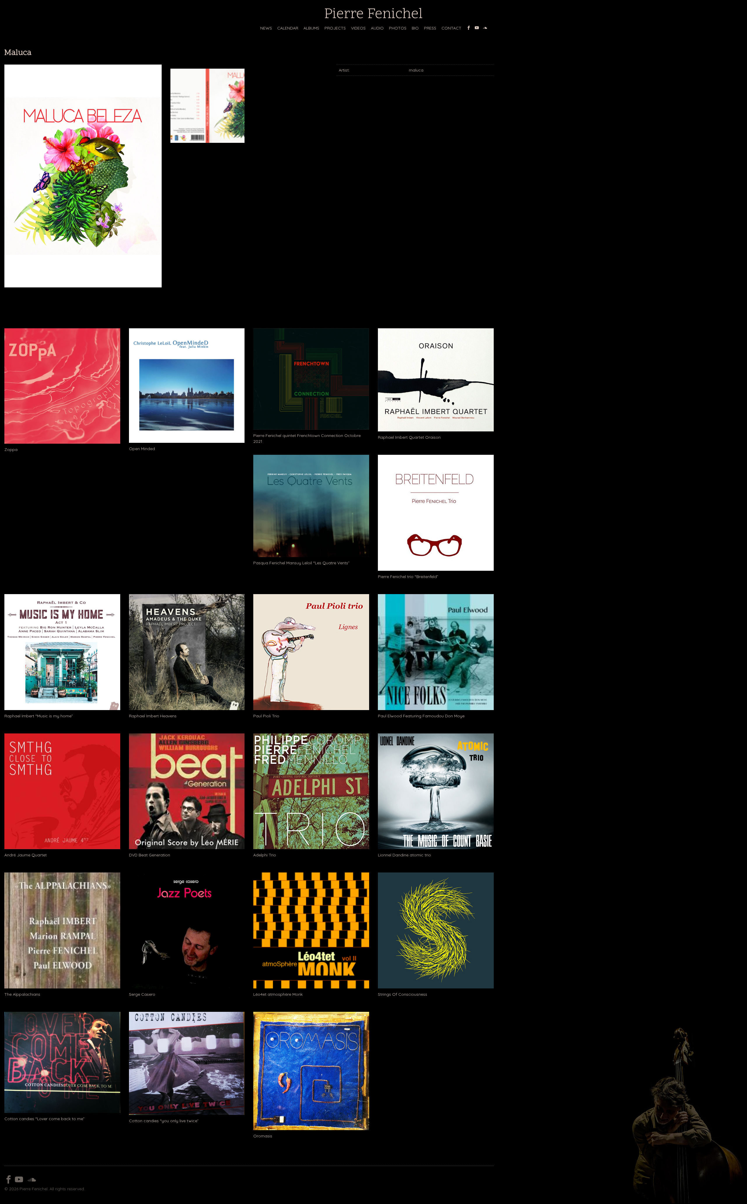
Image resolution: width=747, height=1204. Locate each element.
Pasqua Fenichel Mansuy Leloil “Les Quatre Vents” (301, 562)
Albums (311, 28)
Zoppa (11, 449)
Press (430, 28)
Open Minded (142, 448)
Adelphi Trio (264, 855)
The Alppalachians (22, 994)
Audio (377, 28)
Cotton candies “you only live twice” (164, 1120)
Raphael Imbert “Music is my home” (38, 716)
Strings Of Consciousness (402, 994)
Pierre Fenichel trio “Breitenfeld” (408, 576)
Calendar (287, 28)
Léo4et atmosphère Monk (278, 994)
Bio (415, 28)
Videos (358, 28)
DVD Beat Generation (149, 855)
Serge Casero (142, 994)
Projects (335, 28)
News (266, 28)
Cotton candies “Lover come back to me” (44, 1118)
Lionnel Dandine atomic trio (404, 855)
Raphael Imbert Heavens (153, 716)
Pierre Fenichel (373, 15)
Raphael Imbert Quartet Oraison (409, 437)
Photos (397, 28)
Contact (451, 28)
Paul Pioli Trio (266, 716)
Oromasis (262, 1136)
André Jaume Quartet (25, 855)
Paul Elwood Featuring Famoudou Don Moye (421, 716)
